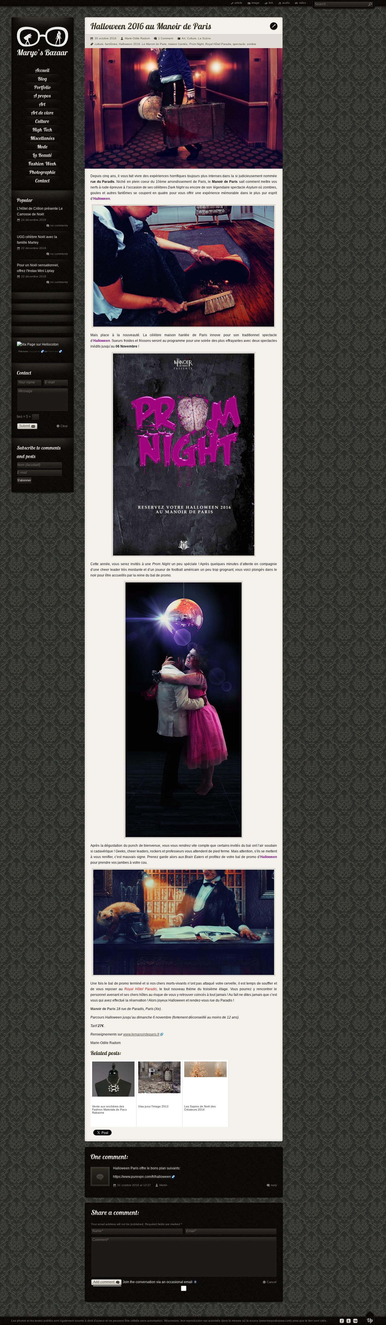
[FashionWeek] (42, 162)
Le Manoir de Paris (154, 44)
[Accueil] (42, 69)
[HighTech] (42, 129)
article (238, 2)
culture (99, 44)
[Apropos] (42, 95)
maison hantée (178, 44)
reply (274, 1185)
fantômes (111, 44)
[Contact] (42, 179)
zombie (251, 44)
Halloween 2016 (129, 44)
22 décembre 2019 (33, 248)
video (302, 2)
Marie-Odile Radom (137, 38)
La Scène (204, 38)
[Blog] (42, 78)
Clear (64, 426)
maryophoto (34, 351)
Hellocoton (53, 351)
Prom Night (196, 44)
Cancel (271, 1282)
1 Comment (165, 38)
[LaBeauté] (42, 154)
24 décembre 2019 (33, 219)
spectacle (239, 44)
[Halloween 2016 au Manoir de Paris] (183, 168)
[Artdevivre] (42, 112)
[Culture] (42, 120)
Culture (191, 38)
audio (286, 2)
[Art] (42, 103)
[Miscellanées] (42, 137)
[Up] (370, 1318)
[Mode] (42, 145)
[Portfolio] (42, 86)
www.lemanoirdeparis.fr (141, 1034)
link (271, 2)
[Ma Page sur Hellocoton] (37, 344)
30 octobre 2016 (105, 38)
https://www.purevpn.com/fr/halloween (142, 1177)
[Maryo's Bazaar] (42, 57)
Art (183, 38)
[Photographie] (42, 171)
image (255, 2)
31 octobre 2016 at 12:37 (134, 1185)
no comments (59, 225)
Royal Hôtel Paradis (218, 44)
